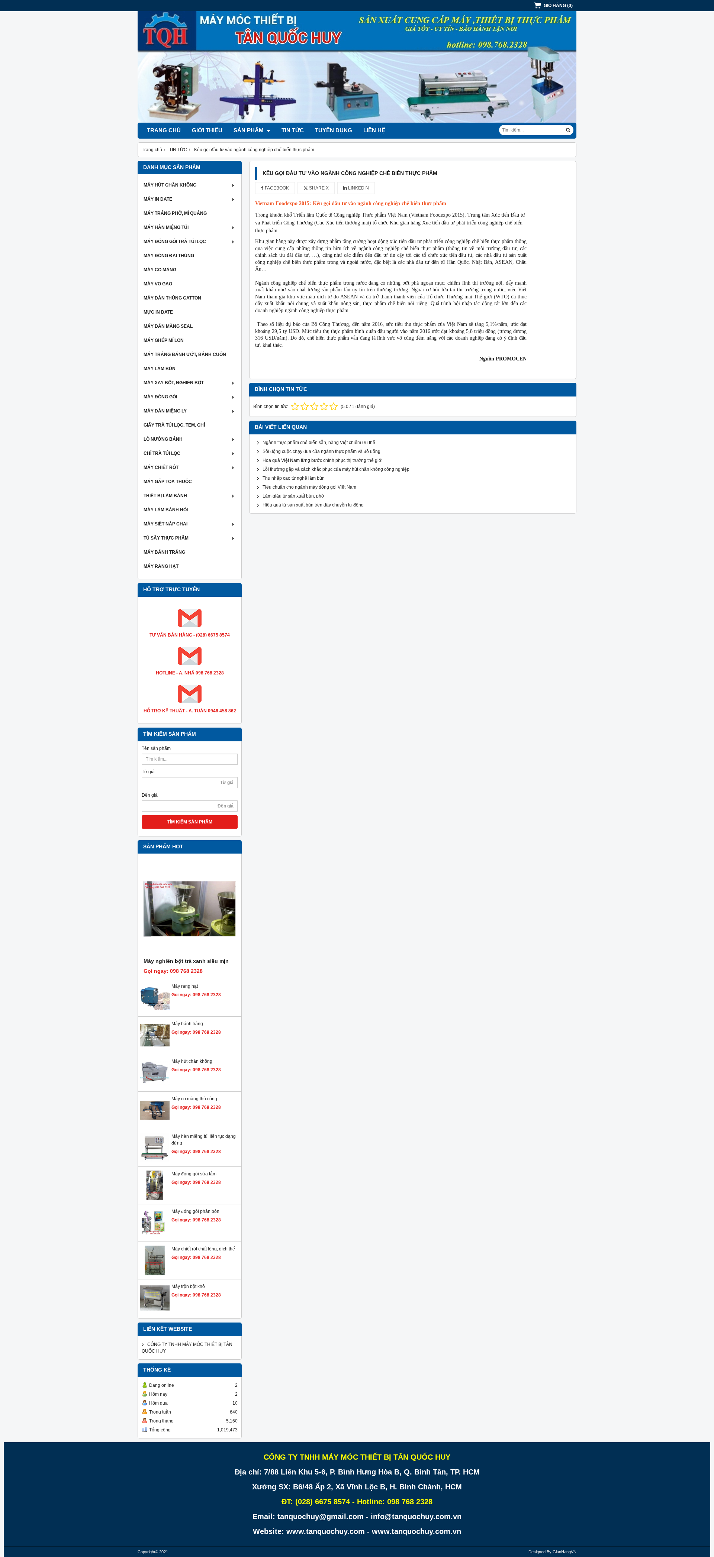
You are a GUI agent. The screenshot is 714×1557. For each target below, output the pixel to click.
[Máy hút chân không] (155, 1086)
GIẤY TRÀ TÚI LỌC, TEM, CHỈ (174, 425)
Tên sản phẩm (156, 748)
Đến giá (150, 795)
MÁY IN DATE (158, 199)
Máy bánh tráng (187, 1023)
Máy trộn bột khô (188, 1286)
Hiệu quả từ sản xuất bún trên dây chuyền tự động (313, 505)
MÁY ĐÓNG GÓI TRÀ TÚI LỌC (175, 241)
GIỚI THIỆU (207, 130)
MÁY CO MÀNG (160, 269)
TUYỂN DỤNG (333, 130)
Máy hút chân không (191, 1061)
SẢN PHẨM (249, 130)
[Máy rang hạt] (155, 1011)
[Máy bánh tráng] (155, 1048)
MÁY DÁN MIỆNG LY (165, 411)
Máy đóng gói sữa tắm (193, 1173)
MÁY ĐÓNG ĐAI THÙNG (169, 255)
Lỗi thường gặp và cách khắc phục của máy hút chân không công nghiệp (336, 469)
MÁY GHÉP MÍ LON (164, 340)
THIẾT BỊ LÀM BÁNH (165, 495)
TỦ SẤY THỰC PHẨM (166, 538)
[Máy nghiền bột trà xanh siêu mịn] (190, 909)
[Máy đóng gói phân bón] (155, 1236)
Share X (318, 188)
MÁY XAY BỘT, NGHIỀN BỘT (174, 382)
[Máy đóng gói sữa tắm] (155, 1198)
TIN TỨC (293, 130)
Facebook (276, 188)
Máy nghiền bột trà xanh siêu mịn (186, 961)
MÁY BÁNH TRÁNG (164, 552)
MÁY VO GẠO (158, 284)
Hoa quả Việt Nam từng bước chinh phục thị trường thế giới (323, 460)
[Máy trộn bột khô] (155, 1311)
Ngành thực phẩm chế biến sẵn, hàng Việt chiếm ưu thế (319, 442)
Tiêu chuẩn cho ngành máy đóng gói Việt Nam (309, 487)
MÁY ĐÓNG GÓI (160, 396)
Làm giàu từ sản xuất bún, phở (293, 496)
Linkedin (358, 188)
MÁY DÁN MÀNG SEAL (168, 326)
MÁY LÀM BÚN (160, 368)
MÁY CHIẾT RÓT (161, 467)
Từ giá (148, 771)
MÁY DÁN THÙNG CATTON (172, 298)
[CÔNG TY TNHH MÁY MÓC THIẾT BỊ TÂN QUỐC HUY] (357, 121)
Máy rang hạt (184, 986)
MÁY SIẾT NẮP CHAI (165, 524)
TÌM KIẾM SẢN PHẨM (189, 822)
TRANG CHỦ (164, 130)
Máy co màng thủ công (194, 1098)
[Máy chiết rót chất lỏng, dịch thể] (155, 1273)
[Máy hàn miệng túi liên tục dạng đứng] (155, 1161)
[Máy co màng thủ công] (155, 1123)
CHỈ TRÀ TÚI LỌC (162, 453)
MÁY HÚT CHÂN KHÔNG (170, 185)
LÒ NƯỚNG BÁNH (163, 439)
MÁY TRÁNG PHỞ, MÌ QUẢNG (175, 213)
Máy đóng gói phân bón (195, 1211)
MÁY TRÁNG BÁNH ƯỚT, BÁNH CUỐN (185, 354)
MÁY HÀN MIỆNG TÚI (166, 227)
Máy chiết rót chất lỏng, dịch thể (203, 1249)
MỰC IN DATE (158, 312)
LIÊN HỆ (374, 130)
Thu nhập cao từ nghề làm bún (294, 478)
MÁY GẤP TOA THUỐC (168, 481)
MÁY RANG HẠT (161, 566)
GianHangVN (564, 1552)
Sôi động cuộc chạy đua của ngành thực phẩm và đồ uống (321, 451)
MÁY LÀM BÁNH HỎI (166, 509)
